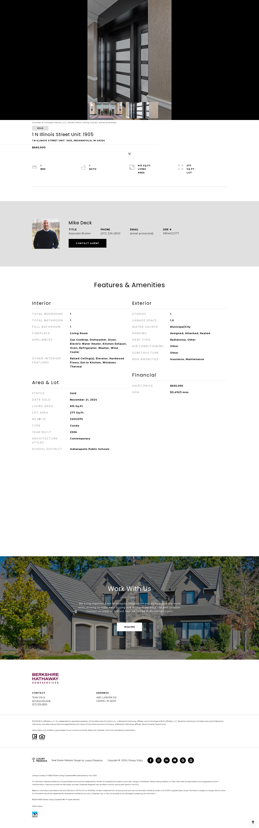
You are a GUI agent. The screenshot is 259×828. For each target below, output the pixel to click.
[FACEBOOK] (150, 760)
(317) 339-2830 (111, 233)
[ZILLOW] (191, 760)
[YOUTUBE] (175, 760)
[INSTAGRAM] (159, 760)
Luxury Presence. (94, 760)
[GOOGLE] (183, 760)
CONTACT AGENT (87, 243)
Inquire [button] (129, 627)
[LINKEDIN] (167, 760)
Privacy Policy (135, 760)
